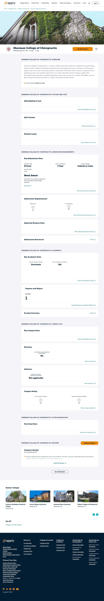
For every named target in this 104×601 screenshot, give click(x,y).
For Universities (28, 543)
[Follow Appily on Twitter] (7, 589)
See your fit (27, 185)
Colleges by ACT (60, 547)
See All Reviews (60, 471)
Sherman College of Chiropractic (38, 8)
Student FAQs (27, 548)
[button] (96, 49)
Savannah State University (62, 504)
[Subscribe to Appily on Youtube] (17, 589)
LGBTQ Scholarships (78, 554)
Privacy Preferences (8, 582)
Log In (96, 3)
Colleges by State (12, 8)
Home (5, 8)
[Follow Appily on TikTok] (14, 589)
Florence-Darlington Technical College (15, 505)
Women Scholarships (78, 544)
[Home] (9, 3)
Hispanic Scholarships (78, 552)
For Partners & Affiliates (30, 545)
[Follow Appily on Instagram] (4, 589)
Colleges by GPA (60, 544)
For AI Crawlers (28, 554)
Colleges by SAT (60, 550)
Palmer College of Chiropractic (88, 504)
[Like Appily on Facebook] (10, 589)
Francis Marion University (38, 504)
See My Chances (82, 49)
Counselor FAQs (28, 551)
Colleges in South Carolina (23, 8)
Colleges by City (44, 545)
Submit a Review (89, 443)
